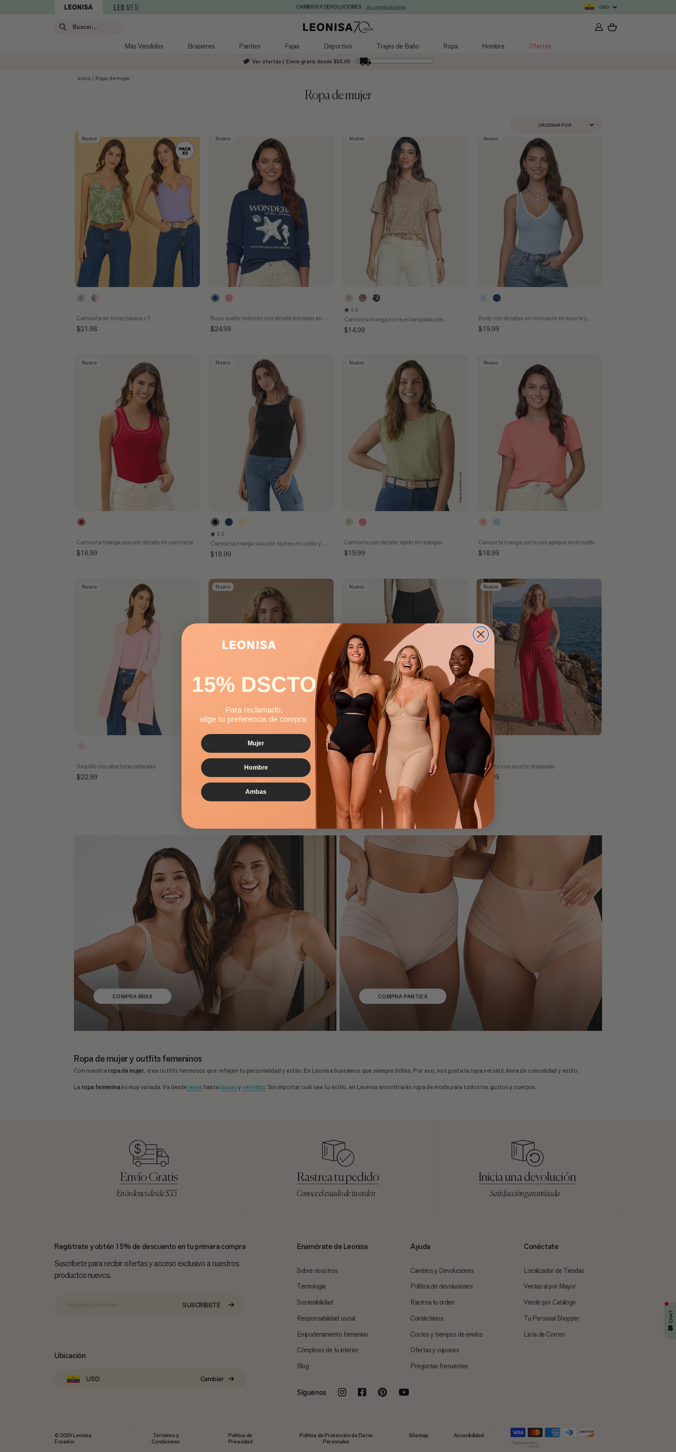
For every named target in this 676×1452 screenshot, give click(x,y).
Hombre (256, 767)
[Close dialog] (481, 634)
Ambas (255, 791)
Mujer (256, 743)
